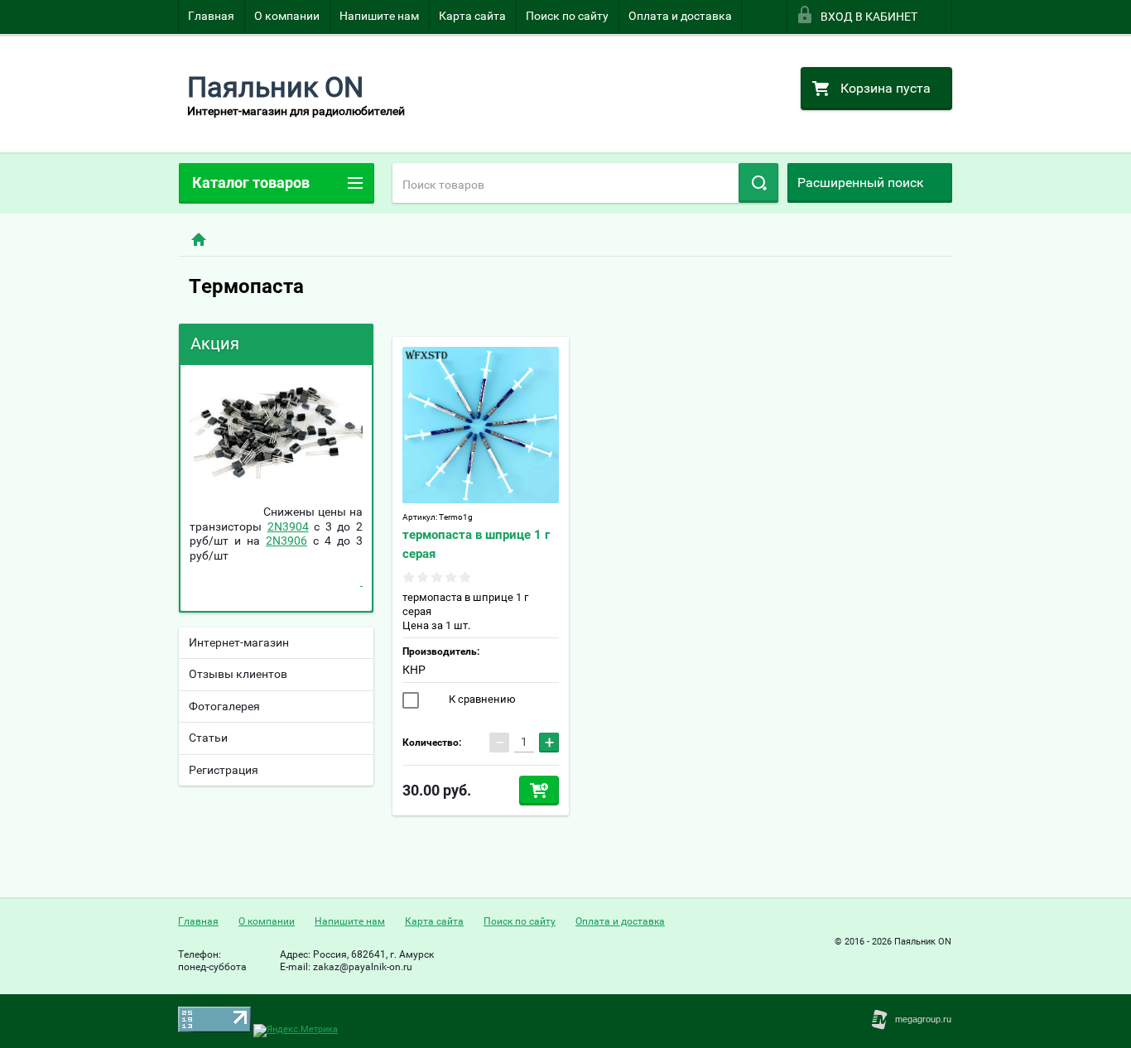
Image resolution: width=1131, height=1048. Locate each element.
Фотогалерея (224, 706)
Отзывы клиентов (238, 673)
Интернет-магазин (239, 642)
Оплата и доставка (680, 15)
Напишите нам (379, 15)
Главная (211, 15)
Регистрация (223, 769)
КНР (414, 669)
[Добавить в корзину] (539, 790)
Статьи (208, 737)
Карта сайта (472, 15)
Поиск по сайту (567, 15)
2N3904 (288, 526)
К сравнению (481, 699)
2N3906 (286, 540)
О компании (287, 15)
